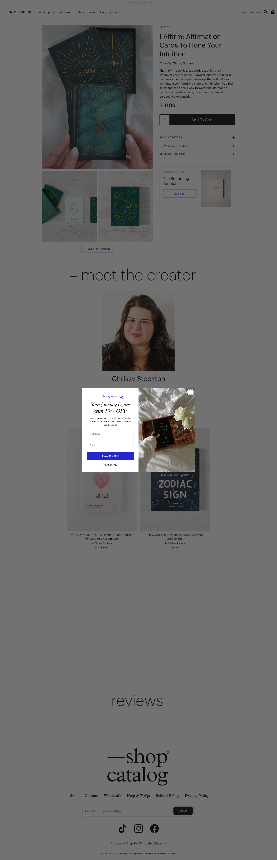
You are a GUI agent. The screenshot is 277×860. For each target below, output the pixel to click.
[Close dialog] (190, 392)
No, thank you (110, 465)
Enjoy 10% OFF (110, 456)
